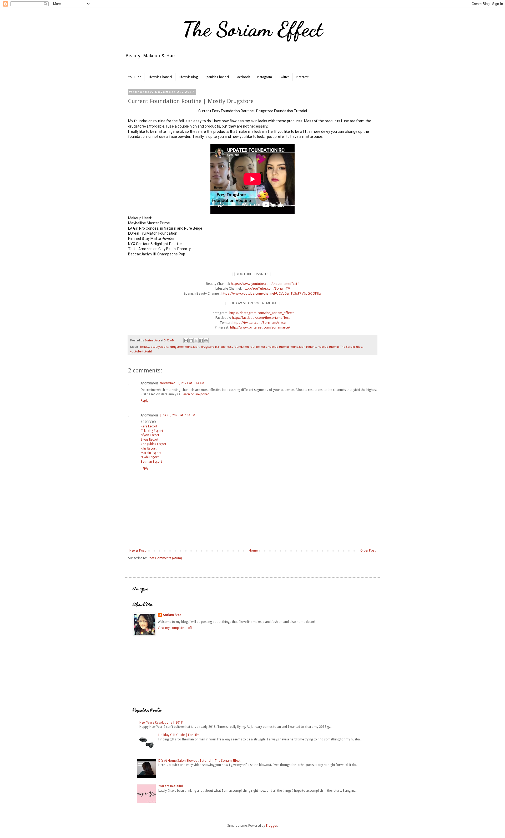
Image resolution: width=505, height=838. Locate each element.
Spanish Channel (217, 77)
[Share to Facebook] (201, 340)
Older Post (368, 550)
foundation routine (303, 347)
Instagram (264, 77)
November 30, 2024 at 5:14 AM (182, 383)
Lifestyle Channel (160, 77)
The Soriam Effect (252, 29)
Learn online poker (195, 394)
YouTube (134, 77)
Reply (144, 400)
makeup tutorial (328, 347)
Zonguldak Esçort (153, 444)
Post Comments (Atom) (165, 558)
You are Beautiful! (171, 786)
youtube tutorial (141, 351)
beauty (144, 347)
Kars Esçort (149, 426)
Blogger (271, 825)
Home (253, 550)
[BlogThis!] (191, 340)
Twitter (284, 77)
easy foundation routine (243, 347)
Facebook (243, 77)
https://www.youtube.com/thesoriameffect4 (265, 284)
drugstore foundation (184, 347)
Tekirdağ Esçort (152, 431)
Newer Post (137, 550)
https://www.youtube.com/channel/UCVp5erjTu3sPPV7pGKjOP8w (271, 293)
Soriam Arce (172, 615)
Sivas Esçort (149, 439)
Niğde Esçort (150, 457)
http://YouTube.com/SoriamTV (266, 288)
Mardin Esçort (151, 453)
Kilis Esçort (148, 448)
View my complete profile (176, 628)
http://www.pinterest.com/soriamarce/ (260, 327)
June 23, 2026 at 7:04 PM (177, 415)
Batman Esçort (151, 461)
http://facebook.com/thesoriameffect (261, 318)
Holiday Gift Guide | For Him (179, 735)
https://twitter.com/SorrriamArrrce (259, 323)
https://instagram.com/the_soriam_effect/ (261, 313)
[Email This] (186, 340)
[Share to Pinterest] (206, 340)
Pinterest (302, 77)
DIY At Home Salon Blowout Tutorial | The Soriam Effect (199, 761)
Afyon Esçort (150, 435)
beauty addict (160, 347)
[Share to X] (196, 340)
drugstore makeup (213, 347)
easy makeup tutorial (275, 347)
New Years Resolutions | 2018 (161, 722)
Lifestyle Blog (188, 77)
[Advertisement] (159, 671)
